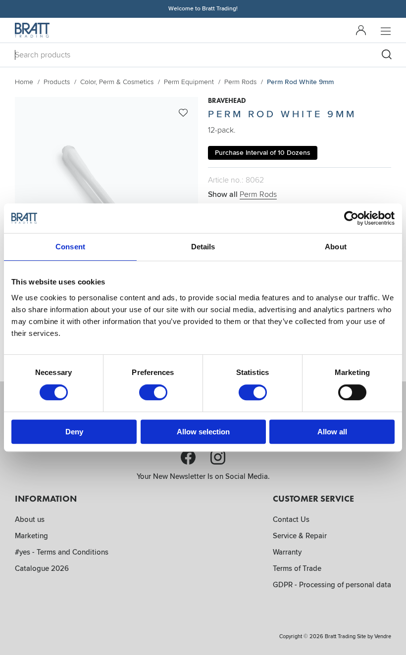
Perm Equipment (189, 82)
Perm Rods (240, 82)
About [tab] (336, 246)
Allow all (332, 431)
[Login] (361, 30)
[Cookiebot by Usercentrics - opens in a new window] (351, 218)
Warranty (287, 552)
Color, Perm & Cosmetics (116, 82)
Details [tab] (203, 246)
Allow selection (203, 431)
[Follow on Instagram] (218, 457)
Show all (242, 194)
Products (57, 82)
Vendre (382, 636)
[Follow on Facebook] (188, 457)
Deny (74, 431)
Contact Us (291, 519)
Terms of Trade (297, 568)
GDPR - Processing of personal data (332, 584)
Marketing (31, 535)
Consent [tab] (70, 246)
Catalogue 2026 (42, 568)
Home (24, 82)
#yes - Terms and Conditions (61, 552)
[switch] (153, 392)
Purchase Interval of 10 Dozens (262, 152)
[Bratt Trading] (32, 30)
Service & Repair (300, 535)
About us (30, 519)
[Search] (386, 54)
